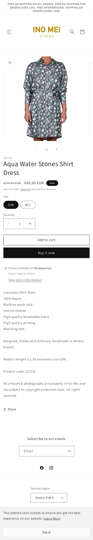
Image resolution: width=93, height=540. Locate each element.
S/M (11, 205)
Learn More (52, 518)
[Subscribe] (69, 451)
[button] (9, 32)
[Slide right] (56, 149)
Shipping (25, 189)
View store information (25, 280)
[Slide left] (37, 149)
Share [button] (12, 409)
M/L (28, 205)
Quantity (9, 215)
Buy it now (46, 253)
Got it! (46, 532)
